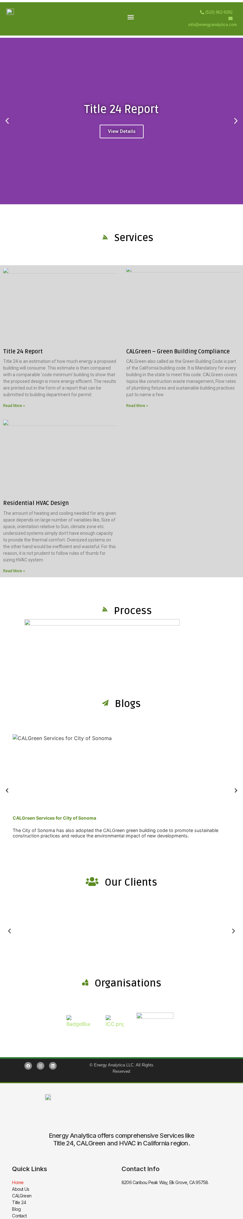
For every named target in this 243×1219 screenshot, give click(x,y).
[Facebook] (28, 1066)
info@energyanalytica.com (212, 24)
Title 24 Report (23, 351)
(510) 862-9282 (219, 12)
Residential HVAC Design (36, 503)
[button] (131, 17)
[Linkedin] (53, 1066)
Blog (16, 1209)
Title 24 (19, 1202)
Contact (19, 1215)
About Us (20, 1189)
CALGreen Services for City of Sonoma (54, 818)
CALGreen (21, 1195)
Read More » (14, 405)
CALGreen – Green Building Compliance (178, 351)
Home (17, 1182)
